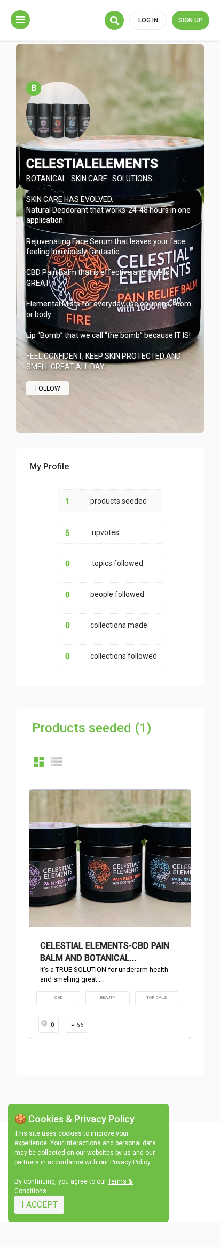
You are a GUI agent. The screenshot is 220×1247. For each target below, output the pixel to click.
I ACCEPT (39, 1205)
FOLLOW (47, 388)
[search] (114, 20)
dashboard (38, 761)
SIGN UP (190, 20)
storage (57, 761)
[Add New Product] (20, 19)
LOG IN (148, 20)
